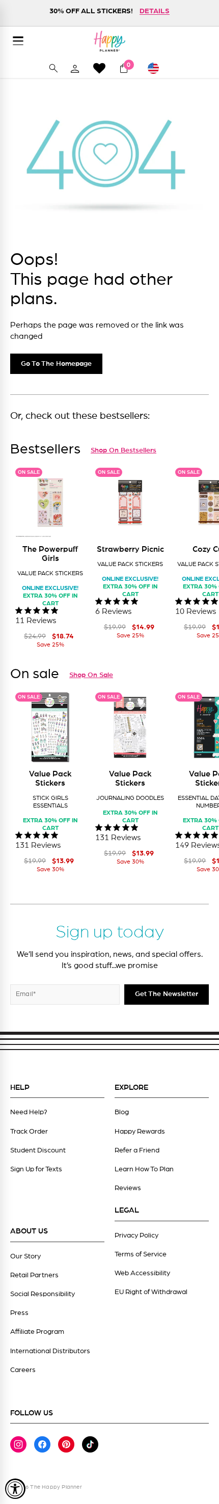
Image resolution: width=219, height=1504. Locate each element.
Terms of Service (141, 1254)
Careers (23, 1370)
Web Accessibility (142, 1273)
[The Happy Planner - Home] (109, 41)
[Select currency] (158, 68)
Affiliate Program (37, 1331)
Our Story (25, 1256)
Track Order (29, 1131)
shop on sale (91, 675)
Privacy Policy (136, 1235)
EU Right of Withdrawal (151, 1292)
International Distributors (50, 1351)
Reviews (128, 1188)
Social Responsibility (42, 1294)
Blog (122, 1112)
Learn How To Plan (144, 1169)
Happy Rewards (140, 1131)
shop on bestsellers (123, 450)
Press (19, 1313)
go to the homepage (56, 363)
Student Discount (38, 1150)
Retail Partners (34, 1275)
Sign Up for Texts (36, 1169)
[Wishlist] (99, 68)
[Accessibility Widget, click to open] (15, 1489)
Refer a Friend (137, 1150)
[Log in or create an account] (75, 68)
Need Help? (28, 1112)
